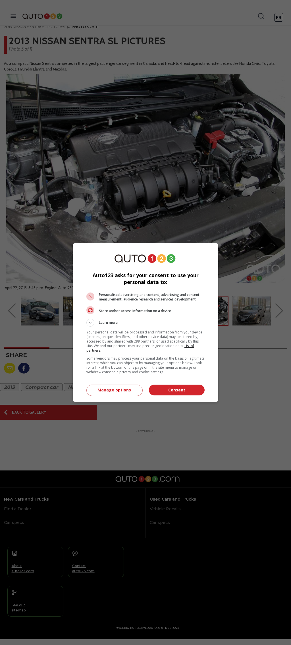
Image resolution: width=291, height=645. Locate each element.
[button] (145, 323)
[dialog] (145, 322)
